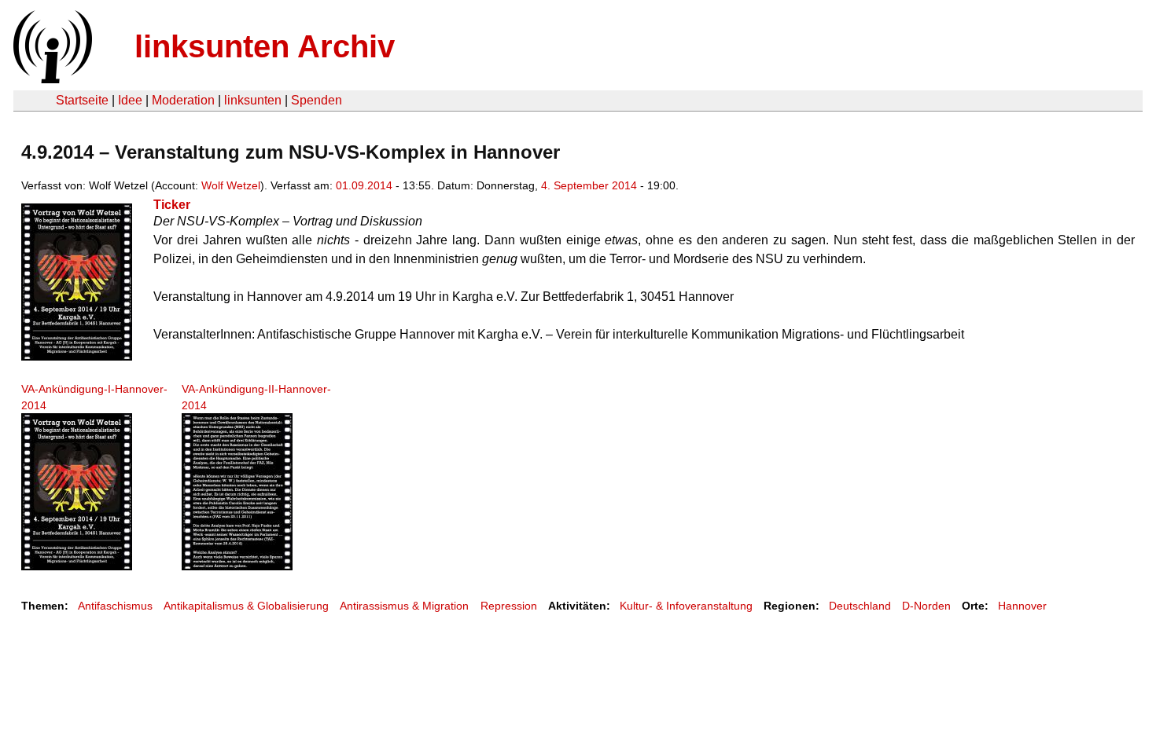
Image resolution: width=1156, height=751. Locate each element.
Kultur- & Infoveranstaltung (686, 605)
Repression (508, 605)
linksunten (253, 100)
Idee (130, 100)
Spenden (316, 100)
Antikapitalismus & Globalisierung (246, 605)
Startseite (82, 100)
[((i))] (51, 79)
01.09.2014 (364, 185)
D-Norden (926, 605)
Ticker (171, 204)
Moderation (183, 100)
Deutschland (860, 605)
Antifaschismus (115, 605)
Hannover (1022, 605)
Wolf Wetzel (230, 185)
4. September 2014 (589, 185)
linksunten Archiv (264, 46)
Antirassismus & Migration (404, 605)
